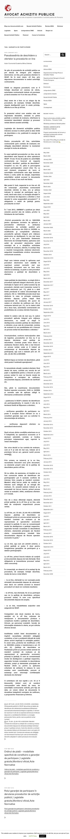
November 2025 (48, 163)
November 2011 (48, 502)
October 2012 (47, 472)
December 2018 (48, 251)
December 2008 (48, 574)
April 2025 (46, 166)
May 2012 (46, 482)
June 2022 (47, 197)
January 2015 (47, 380)
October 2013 (47, 431)
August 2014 (47, 397)
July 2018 (46, 265)
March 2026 (47, 156)
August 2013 (47, 438)
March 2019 (47, 248)
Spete (16, 30)
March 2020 (47, 231)
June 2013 (47, 445)
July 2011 (46, 516)
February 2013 (48, 458)
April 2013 (46, 451)
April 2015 (46, 370)
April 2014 (46, 411)
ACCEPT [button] (42, 836)
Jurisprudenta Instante (50, 94)
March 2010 (47, 567)
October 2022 (47, 190)
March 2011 (47, 526)
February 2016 (48, 336)
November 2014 (48, 387)
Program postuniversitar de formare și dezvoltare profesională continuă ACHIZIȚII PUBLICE (54, 134)
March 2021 (47, 220)
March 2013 (47, 455)
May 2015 (46, 367)
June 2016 (47, 322)
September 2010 (48, 547)
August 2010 (47, 550)
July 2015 (46, 360)
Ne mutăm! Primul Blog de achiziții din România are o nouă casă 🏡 (54, 141)
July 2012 (46, 475)
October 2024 (47, 176)
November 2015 (48, 346)
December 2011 (48, 499)
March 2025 (47, 169)
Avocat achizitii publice (29, 14)
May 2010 (46, 560)
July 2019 (46, 244)
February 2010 (48, 570)
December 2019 (48, 237)
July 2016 (46, 319)
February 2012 (48, 492)
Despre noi (49, 30)
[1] (20, 403)
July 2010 (46, 553)
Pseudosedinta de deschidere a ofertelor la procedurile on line (20, 57)
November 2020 (48, 227)
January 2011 (47, 533)
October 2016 (47, 309)
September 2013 (48, 434)
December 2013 (48, 424)
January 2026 (47, 159)
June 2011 (47, 519)
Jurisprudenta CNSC (27, 30)
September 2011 (48, 509)
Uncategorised (48, 107)
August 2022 (47, 193)
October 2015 (47, 350)
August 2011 (47, 513)
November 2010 (48, 540)
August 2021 (47, 207)
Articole (39, 30)
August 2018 (47, 261)
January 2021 (47, 224)
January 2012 (47, 496)
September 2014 (48, 394)
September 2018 (48, 258)
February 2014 (48, 418)
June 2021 (47, 210)
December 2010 (48, 536)
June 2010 (47, 557)
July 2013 (46, 441)
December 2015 (48, 343)
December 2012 (48, 465)
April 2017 (46, 295)
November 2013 (48, 428)
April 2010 (46, 564)
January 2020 (47, 234)
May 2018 (46, 271)
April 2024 (46, 180)
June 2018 (47, 268)
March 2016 (47, 333)
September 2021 (48, 203)
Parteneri (25, 35)
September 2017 (48, 285)
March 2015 (47, 373)
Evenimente (47, 87)
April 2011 (46, 523)
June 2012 (47, 479)
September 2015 (48, 353)
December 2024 (48, 173)
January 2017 (47, 302)
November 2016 (48, 305)
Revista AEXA (49, 26)
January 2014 (47, 421)
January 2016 (47, 339)
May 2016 (46, 326)
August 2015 (47, 356)
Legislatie (7, 30)
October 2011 (47, 506)
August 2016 (47, 316)
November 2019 (48, 241)
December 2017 (48, 282)
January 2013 (47, 462)
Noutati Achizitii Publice (34, 26)
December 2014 (48, 384)
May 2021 (46, 214)
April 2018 (46, 275)
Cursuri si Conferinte (38, 35)
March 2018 (47, 278)
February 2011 (48, 530)
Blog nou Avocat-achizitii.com (13, 26)
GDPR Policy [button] (33, 836)
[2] (10, 454)
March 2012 (47, 489)
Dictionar (60, 26)
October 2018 (47, 254)
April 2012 (46, 485)
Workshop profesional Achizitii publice (54, 123)
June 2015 (47, 363)
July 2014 (46, 401)
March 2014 (47, 414)
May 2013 (46, 448)
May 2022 (46, 200)
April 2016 (46, 329)
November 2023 (48, 183)
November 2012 (48, 468)
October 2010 (47, 543)
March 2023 (47, 186)
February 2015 (48, 377)
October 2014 (47, 390)
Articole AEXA (47, 69)
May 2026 (46, 152)
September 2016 (48, 312)
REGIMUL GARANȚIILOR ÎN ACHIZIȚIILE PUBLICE (52, 128)
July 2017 (46, 288)
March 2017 (47, 299)
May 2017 (46, 292)
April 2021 (46, 217)
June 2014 (47, 404)
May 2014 (46, 407)
